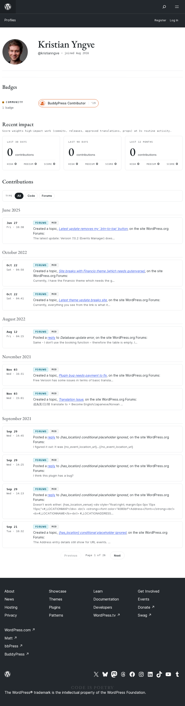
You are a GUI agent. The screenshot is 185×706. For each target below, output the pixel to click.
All (19, 195)
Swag (145, 615)
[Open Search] (164, 7)
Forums (47, 195)
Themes (55, 599)
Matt (11, 638)
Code (31, 195)
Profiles (10, 20)
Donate (146, 607)
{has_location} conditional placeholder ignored (92, 532)
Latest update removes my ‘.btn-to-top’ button (93, 229)
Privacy (11, 615)
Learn (98, 591)
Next (117, 555)
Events (143, 599)
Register (160, 20)
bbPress (14, 646)
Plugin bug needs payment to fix (83, 375)
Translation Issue (71, 399)
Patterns (56, 615)
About (9, 591)
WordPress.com (20, 630)
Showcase (57, 591)
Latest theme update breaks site (83, 300)
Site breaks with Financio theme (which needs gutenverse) (102, 271)
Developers (102, 607)
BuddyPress (17, 654)
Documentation (106, 599)
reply (51, 337)
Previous (70, 555)
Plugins (54, 607)
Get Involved (149, 591)
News (9, 599)
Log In (174, 20)
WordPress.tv (106, 615)
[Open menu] (178, 7)
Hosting (11, 607)
